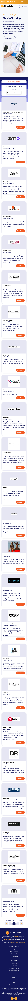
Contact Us (14, 980)
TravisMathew (7, 900)
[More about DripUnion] (14, 650)
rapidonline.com (8, 113)
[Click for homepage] (7, 6)
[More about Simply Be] (14, 409)
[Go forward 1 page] (21, 923)
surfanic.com (7, 523)
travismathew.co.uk (8, 901)
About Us (14, 977)
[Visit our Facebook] (12, 998)
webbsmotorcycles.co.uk (10, 625)
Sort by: (14, 89)
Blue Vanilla (6, 589)
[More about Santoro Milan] (14, 444)
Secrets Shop (6, 390)
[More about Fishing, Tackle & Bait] (14, 857)
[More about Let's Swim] (14, 546)
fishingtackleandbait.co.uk (10, 866)
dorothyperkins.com (9, 764)
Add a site (23, 1)
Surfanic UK (6, 522)
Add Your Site (14, 963)
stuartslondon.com (8, 183)
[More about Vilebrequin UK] (14, 790)
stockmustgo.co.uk (8, 148)
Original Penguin (7, 285)
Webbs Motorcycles (8, 623)
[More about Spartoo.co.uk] (14, 242)
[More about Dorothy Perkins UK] (14, 754)
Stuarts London (7, 181)
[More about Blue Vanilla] (14, 580)
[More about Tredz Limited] (14, 719)
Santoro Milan (7, 452)
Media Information (14, 984)
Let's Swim (6, 555)
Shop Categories (14, 951)
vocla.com (6, 488)
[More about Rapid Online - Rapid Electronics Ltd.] (14, 104)
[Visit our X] (15, 998)
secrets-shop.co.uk (8, 391)
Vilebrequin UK (7, 798)
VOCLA (5, 487)
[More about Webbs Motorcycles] (14, 615)
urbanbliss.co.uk (8, 356)
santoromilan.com (8, 454)
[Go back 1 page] (6, 923)
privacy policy (14, 942)
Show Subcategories (14, 81)
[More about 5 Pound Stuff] (14, 208)
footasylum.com (7, 833)
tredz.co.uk (6, 729)
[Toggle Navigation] (25, 6)
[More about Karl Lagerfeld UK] (14, 312)
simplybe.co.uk (7, 419)
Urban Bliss (6, 355)
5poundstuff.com (8, 218)
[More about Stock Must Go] (14, 138)
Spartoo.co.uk (7, 250)
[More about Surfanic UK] (14, 513)
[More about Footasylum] (14, 824)
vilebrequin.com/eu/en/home (11, 799)
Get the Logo (14, 965)
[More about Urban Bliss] (14, 347)
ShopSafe (16, 936)
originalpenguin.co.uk (9, 287)
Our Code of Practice (14, 968)
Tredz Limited (7, 727)
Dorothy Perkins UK (8, 762)
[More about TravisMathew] (14, 891)
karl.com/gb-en (7, 322)
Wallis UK (5, 692)
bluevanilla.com (7, 590)
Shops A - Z (14, 954)
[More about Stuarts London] (14, 173)
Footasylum (6, 832)
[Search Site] (21, 6)
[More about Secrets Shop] (14, 381)
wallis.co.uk (6, 694)
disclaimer (22, 942)
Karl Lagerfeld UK (8, 320)
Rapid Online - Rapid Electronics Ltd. (13, 112)
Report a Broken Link (14, 970)
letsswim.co (6, 556)
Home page (14, 949)
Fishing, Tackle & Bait (9, 865)
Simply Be (5, 417)
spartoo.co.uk (7, 252)
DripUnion (6, 658)
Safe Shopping (14, 956)
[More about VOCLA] (14, 479)
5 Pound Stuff (7, 216)
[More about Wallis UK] (14, 684)
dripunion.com (7, 660)
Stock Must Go (7, 147)
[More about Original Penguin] (14, 277)
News (14, 982)
